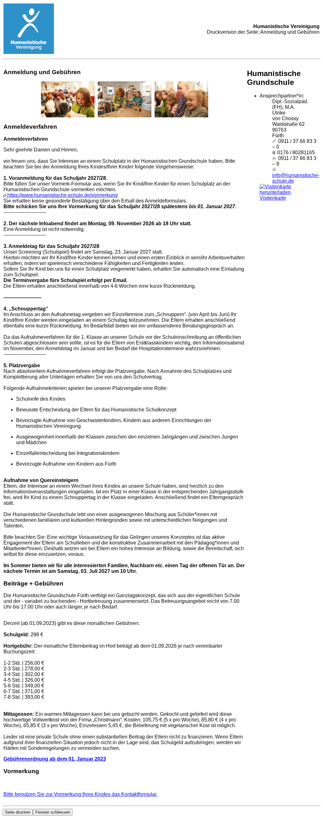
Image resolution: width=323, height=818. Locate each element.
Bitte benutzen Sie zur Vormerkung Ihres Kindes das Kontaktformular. (80, 794)
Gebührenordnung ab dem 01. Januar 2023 (54, 759)
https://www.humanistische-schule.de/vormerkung (62, 195)
